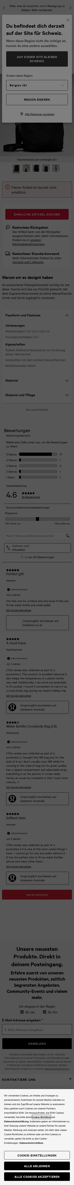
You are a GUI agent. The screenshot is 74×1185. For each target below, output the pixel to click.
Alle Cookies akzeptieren (37, 1176)
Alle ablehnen (37, 1166)
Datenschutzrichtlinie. (32, 1142)
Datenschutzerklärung (16, 1121)
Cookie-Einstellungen (37, 1155)
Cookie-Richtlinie (41, 1117)
